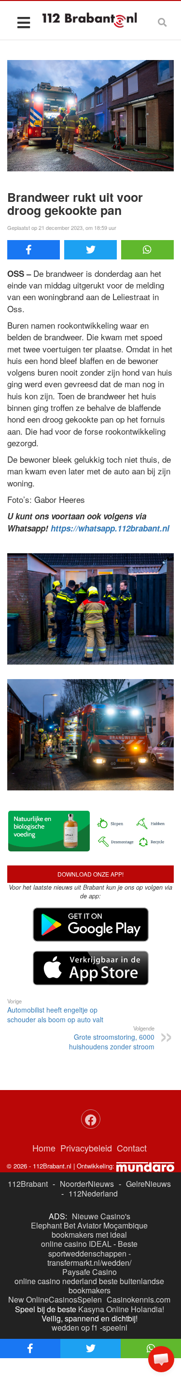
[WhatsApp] (147, 249)
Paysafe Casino (89, 1271)
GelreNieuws (148, 1183)
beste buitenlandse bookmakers (117, 1285)
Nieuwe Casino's (101, 1216)
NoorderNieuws (87, 1183)
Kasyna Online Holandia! (121, 1309)
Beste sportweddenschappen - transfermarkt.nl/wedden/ (92, 1253)
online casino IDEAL (76, 1243)
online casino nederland (55, 1281)
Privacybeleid (86, 1147)
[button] (161, 1359)
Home (44, 1147)
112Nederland (93, 1193)
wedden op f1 (75, 1327)
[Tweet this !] (90, 249)
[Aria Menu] (23, 22)
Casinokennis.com (138, 1299)
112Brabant (28, 1183)
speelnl (114, 1327)
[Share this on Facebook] (33, 249)
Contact (132, 1147)
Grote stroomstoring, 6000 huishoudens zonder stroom (111, 1037)
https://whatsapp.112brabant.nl (110, 528)
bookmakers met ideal (89, 1234)
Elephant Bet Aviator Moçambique (89, 1225)
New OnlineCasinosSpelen (55, 1299)
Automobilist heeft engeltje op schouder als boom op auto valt (55, 1010)
